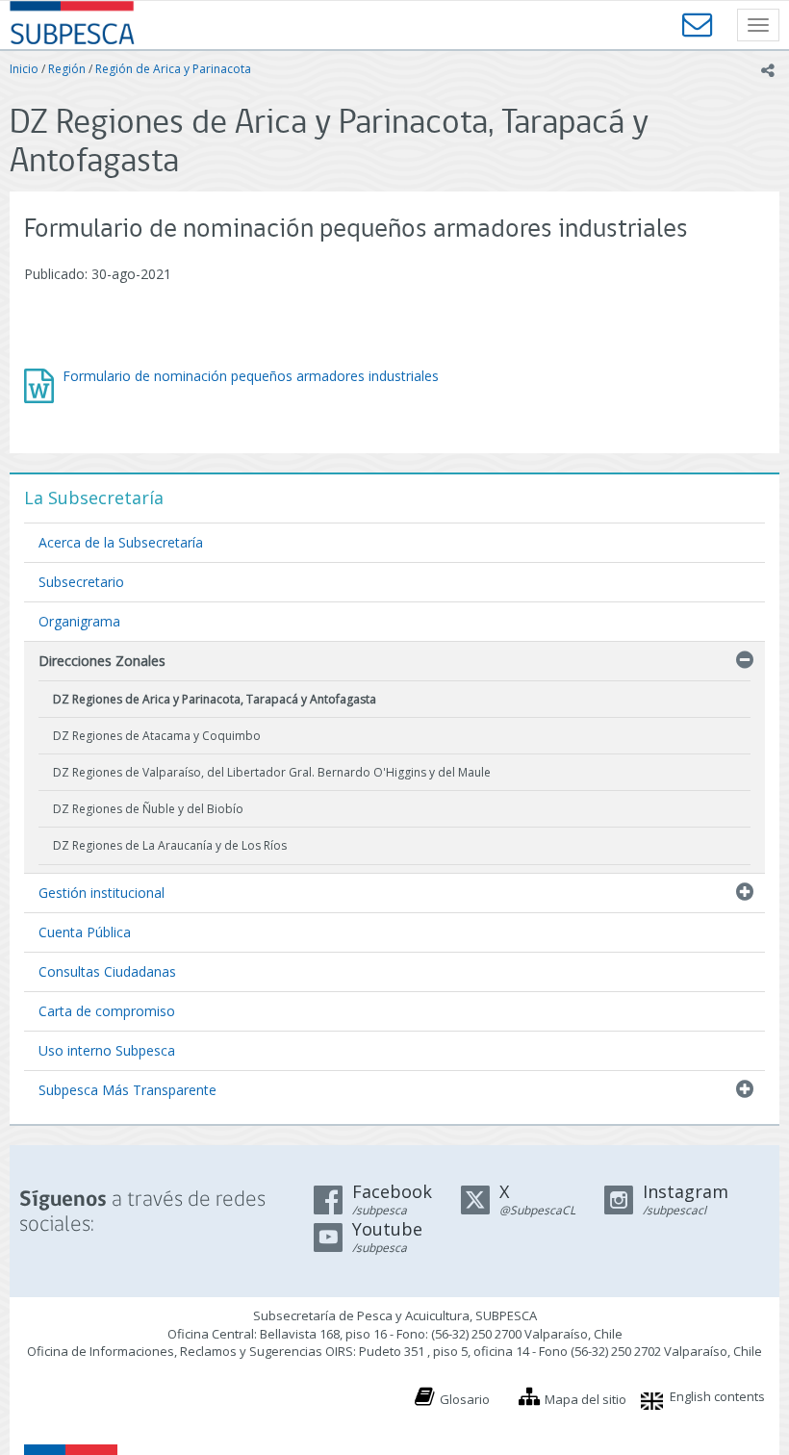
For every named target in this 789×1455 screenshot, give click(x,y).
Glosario (465, 1399)
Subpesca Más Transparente (127, 1090)
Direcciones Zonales (101, 660)
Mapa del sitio (585, 1399)
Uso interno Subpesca (106, 1050)
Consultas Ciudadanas (107, 971)
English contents (717, 1396)
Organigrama (79, 621)
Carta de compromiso (106, 1011)
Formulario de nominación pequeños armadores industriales (251, 376)
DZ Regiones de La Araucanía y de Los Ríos (170, 845)
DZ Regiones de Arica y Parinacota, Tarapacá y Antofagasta (214, 699)
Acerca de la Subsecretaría (120, 542)
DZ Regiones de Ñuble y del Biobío (148, 809)
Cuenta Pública (84, 932)
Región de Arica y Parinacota (173, 69)
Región (67, 69)
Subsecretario (81, 582)
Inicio (24, 69)
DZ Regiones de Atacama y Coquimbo (157, 736)
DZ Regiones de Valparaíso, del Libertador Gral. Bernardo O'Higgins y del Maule (272, 772)
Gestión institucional (101, 892)
